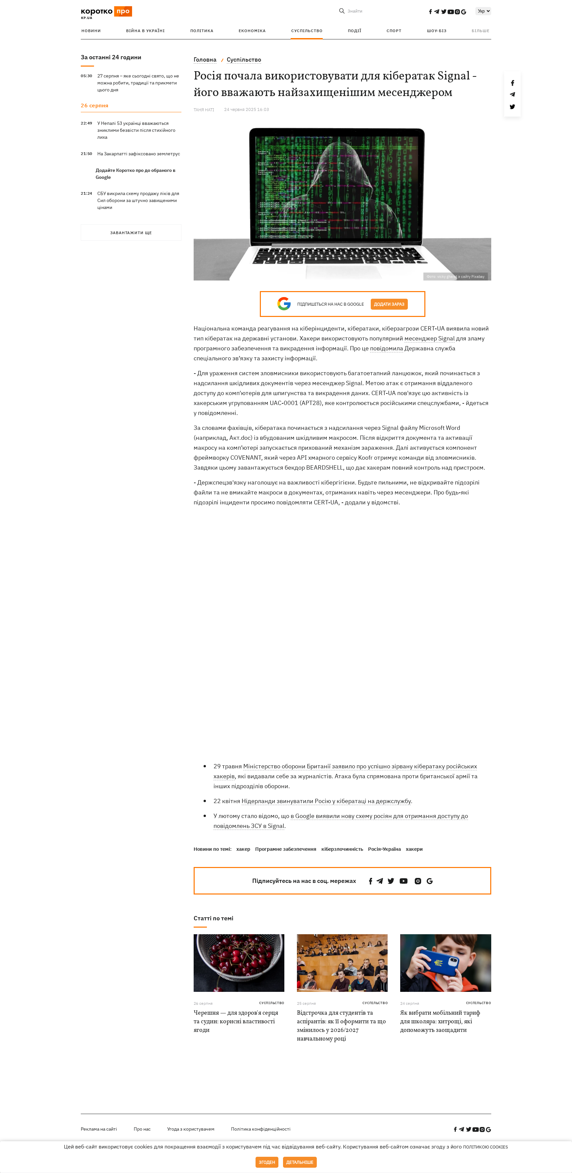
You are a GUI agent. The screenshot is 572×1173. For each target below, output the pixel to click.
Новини (91, 30)
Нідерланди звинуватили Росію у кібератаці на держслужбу (326, 801)
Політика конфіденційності (261, 1129)
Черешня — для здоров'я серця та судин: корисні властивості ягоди (236, 1022)
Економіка (252, 30)
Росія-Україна (384, 849)
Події (354, 30)
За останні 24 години (111, 57)
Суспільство (307, 30)
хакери (414, 849)
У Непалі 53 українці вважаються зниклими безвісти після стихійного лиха (136, 130)
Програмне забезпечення (285, 849)
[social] (430, 11)
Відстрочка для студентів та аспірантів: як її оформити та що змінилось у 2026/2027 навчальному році (341, 1026)
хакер (243, 849)
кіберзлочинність (342, 849)
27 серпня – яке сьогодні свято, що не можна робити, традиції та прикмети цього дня (138, 83)
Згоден (267, 1162)
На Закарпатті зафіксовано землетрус (138, 154)
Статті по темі (213, 918)
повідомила (386, 348)
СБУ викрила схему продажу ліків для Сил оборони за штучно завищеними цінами (138, 200)
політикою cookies (485, 1147)
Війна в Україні (145, 30)
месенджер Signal (430, 338)
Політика (202, 30)
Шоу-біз (437, 30)
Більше (481, 30)
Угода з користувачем (191, 1129)
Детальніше (299, 1162)
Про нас (142, 1129)
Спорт (394, 30)
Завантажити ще (131, 232)
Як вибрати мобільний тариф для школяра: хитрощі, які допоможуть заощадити (440, 1022)
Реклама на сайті (99, 1129)
